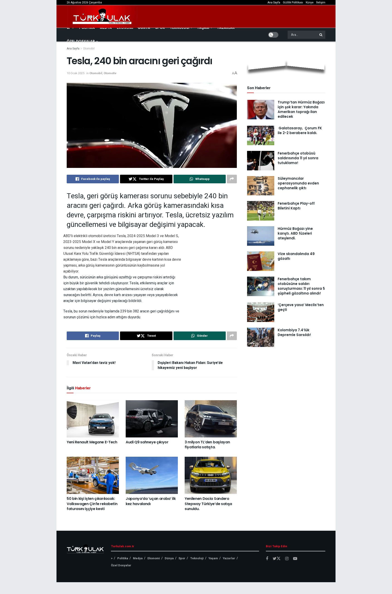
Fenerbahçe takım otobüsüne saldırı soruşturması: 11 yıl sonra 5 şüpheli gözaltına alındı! (301, 286)
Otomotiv (110, 73)
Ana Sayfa (273, 2)
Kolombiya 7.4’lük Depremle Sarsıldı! (294, 332)
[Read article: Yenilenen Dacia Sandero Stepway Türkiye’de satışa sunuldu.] (211, 475)
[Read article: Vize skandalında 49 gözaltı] (260, 261)
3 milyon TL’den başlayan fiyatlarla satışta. (207, 444)
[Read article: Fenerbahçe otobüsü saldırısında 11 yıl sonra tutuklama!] (260, 160)
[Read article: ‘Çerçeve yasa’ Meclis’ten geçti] (260, 312)
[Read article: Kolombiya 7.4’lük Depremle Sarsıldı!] (260, 337)
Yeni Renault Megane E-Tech (92, 442)
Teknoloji (197, 558)
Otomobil (89, 49)
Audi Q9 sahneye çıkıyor (147, 442)
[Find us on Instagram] (287, 559)
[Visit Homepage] (102, 16)
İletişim (320, 2)
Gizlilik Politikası (293, 2)
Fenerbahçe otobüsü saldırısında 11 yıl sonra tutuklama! (298, 158)
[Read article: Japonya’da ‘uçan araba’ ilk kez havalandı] (152, 475)
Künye (310, 2)
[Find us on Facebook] (267, 559)
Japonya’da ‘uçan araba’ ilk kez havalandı (151, 501)
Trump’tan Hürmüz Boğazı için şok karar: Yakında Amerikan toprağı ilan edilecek (301, 109)
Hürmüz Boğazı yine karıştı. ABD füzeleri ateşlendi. (295, 233)
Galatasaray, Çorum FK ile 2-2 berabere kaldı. (300, 130)
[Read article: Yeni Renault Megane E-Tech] (93, 418)
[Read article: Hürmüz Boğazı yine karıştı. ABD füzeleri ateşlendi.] (260, 236)
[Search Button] (321, 35)
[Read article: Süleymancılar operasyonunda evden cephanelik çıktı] (260, 186)
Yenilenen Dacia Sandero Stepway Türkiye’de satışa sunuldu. (208, 503)
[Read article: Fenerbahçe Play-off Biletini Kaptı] (260, 211)
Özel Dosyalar (81, 41)
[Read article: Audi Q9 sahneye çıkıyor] (152, 418)
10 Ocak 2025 (75, 73)
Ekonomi (153, 558)
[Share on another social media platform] (232, 179)
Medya (138, 558)
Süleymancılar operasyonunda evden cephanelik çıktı (298, 183)
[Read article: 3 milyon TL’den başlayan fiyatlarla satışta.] (211, 418)
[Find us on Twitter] (277, 559)
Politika (122, 558)
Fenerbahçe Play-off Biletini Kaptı (296, 206)
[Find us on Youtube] (295, 559)
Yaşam (213, 558)
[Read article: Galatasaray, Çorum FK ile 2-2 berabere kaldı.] (260, 135)
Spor (182, 558)
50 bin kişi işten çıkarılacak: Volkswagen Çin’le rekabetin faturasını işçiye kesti (92, 503)
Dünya (169, 558)
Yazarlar (229, 558)
